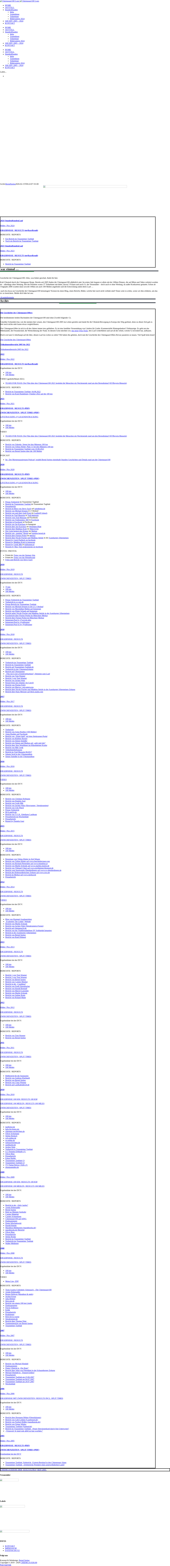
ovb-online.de (10, 1138)
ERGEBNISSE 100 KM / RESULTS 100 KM (18, 1099)
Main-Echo (34, 529)
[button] (11, 221)
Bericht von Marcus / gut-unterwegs (19, 687)
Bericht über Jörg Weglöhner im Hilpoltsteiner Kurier (26, 745)
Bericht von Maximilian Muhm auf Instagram (23, 609)
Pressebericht (10, 506)
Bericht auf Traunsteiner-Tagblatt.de (19, 667)
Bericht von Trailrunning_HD (17, 520)
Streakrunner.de (11, 1319)
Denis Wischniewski (13, 1223)
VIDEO (3, 780)
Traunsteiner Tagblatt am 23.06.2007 (19, 1377)
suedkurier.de (10, 1145)
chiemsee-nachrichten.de (15, 1131)
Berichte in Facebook (13, 522)
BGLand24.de (11, 812)
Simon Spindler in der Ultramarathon (19, 756)
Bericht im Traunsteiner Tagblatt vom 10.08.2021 (24, 449)
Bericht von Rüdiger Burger (16, 739)
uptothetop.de (39, 509)
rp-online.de (10, 1140)
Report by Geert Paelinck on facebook (20, 540)
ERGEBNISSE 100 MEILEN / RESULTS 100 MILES (22, 1103)
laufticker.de (10, 1127)
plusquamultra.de (12, 1167)
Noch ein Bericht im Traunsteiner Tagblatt (21, 241)
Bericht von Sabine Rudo (15, 995)
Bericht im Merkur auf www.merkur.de (20, 875)
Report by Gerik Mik (13, 544)
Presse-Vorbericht (12, 502)
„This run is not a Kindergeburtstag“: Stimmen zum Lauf (27, 674)
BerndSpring (10, 184)
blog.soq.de (9, 1301)
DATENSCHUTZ (12, 1550)
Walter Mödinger (12, 1243)
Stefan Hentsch (11, 1136)
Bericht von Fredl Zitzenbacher (17, 986)
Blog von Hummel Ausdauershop (18, 919)
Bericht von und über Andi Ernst (18, 513)
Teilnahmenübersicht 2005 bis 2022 (14, 349)
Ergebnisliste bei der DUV (10, 1454)
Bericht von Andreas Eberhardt (17, 1078)
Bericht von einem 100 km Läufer (18, 1303)
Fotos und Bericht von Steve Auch (18, 560)
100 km (8, 372)
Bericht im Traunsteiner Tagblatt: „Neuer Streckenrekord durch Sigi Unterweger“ (37, 1429)
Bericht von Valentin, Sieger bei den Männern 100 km (26, 444)
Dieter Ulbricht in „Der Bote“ (17, 1368)
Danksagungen (11, 1221)
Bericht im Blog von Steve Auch (18, 509)
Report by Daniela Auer (14, 821)
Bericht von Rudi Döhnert (15, 937)
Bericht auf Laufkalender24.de (17, 1085)
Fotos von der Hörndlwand (24, 557)
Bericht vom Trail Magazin (16, 518)
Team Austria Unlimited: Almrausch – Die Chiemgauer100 (28, 1290)
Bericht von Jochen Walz (15, 680)
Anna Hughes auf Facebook (16, 734)
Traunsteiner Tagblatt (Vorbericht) (18, 1426)
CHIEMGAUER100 (29, 1563)
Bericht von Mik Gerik (14, 747)
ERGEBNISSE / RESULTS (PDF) (15, 408)
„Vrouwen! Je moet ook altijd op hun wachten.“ (24, 1431)
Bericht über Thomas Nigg (15, 1321)
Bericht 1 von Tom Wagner (16, 975)
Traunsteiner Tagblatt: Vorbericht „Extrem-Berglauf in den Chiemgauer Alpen (35, 1462)
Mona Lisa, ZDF (12, 1281)
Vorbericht (9, 730)
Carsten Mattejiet (12, 1214)
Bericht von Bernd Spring (15, 935)
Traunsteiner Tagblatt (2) (15, 1163)
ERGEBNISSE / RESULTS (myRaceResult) (19, 230)
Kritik (7, 1310)
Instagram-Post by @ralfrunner (17, 622)
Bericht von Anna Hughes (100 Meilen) (21, 732)
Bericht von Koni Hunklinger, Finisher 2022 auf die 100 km (29, 394)
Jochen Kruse (10, 1296)
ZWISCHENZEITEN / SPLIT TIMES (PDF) (19, 413)
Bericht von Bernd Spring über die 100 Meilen (23, 451)
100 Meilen (9, 375)
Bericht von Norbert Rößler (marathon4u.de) (22, 1422)
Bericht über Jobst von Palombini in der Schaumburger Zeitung (30, 1370)
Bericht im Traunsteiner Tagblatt (18, 264)
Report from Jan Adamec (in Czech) (19, 683)
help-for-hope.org (12, 1129)
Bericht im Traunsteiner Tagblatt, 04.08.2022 (23, 392)
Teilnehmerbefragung (13, 750)
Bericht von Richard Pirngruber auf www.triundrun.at (26, 864)
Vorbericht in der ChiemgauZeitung (19, 669)
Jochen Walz (10, 1147)
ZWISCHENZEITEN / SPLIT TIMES (15, 578)
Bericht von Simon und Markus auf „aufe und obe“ (25, 743)
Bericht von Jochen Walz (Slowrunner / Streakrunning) (27, 805)
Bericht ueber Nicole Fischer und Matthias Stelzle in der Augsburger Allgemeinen (37, 613)
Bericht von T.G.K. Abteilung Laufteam (21, 814)
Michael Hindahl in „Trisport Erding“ (20, 1373)
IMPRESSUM (11, 1548)
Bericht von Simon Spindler (16, 741)
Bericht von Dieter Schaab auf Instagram (21, 611)
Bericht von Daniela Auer (15, 801)
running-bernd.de (38, 533)
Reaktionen (9, 1314)
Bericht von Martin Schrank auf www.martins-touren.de (27, 866)
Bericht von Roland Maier (15, 997)
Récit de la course (12, 1317)
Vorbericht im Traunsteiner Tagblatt (19, 662)
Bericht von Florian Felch (15, 685)
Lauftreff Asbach (40, 513)
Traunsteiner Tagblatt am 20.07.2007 (19, 1382)
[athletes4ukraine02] (85, 187)
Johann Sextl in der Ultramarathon (18, 754)
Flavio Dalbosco (11, 1308)
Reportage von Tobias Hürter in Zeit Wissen (22, 859)
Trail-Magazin (33, 515)
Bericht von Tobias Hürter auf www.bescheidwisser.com (27, 861)
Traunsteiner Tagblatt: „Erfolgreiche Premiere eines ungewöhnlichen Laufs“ (35, 1465)
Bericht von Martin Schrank (16, 924)
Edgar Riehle (10, 1158)
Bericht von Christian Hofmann (17, 799)
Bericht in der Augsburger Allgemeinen (20, 933)
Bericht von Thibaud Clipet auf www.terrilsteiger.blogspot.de (29, 868)
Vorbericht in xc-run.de (14, 602)
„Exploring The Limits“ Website (18, 921)
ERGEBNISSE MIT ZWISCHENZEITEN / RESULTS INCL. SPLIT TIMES (31, 1398)
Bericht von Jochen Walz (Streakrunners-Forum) (24, 926)
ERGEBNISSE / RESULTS (11, 574)
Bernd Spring (10, 1210)
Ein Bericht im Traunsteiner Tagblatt (19, 239)
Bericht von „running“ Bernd (16, 533)
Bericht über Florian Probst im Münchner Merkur (24, 618)
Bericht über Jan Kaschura (15, 527)
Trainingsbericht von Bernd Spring (19, 1323)
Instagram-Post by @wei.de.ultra (18, 620)
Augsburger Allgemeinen (59, 538)
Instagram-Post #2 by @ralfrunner (18, 624)
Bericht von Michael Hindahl (16, 1364)
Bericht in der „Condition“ (15, 984)
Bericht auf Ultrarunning (15, 671)
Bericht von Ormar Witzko (15, 1424)
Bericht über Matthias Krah (16, 529)
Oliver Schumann (12, 1134)
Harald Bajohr (11, 1225)
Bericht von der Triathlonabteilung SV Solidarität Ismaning (28, 930)
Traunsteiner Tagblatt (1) (15, 1160)
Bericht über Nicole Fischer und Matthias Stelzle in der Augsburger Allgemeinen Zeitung (40, 689)
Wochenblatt (10, 1384)
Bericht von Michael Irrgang (16, 511)
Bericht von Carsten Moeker (16, 982)
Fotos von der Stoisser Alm (24, 555)
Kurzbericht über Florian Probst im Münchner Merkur (26, 616)
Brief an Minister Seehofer (15, 1212)
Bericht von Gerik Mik (14, 803)
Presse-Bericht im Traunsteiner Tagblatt (20, 604)
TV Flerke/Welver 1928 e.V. (16, 1165)
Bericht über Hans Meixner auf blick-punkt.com (24, 692)
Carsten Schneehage (13, 1216)
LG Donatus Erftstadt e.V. (15, 1152)
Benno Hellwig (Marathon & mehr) (19, 1294)
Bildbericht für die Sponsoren (16, 1076)
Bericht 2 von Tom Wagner (16, 678)
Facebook (35, 520)
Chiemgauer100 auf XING (16, 1219)
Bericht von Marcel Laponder (17, 991)
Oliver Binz (10, 1154)
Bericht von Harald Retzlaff (16, 989)
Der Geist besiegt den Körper (16, 531)
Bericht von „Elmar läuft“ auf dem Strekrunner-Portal (26, 736)
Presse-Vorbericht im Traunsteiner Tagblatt (22, 600)
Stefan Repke (10, 1237)
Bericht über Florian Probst (16, 536)
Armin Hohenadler (12, 1207)
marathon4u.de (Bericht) (15, 1230)
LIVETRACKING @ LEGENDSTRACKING (19, 417)
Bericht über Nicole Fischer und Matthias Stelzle (24, 538)
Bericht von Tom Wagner (15, 676)
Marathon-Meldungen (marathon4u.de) (20, 1228)
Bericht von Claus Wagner (15, 1082)
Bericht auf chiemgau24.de (16, 928)
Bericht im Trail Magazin (15, 515)
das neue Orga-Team (79, 331)
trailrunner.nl (29, 544)
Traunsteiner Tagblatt (13, 1326)
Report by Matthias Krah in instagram (20, 542)
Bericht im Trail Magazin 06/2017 (18, 752)
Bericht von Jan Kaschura (15, 524)
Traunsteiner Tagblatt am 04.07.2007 (19, 1379)
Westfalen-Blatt (35, 527)
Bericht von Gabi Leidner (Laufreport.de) (21, 1420)
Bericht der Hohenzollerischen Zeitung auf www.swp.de (27, 872)
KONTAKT (10, 1546)
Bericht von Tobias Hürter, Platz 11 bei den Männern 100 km (29, 447)
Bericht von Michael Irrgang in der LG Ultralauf (24, 607)
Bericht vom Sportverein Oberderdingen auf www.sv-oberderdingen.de (33, 870)
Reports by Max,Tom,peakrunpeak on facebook (24, 547)
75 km (7, 587)
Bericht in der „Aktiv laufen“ (16, 1205)
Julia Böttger (10, 1299)
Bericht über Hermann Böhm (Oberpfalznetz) (23, 1417)
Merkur (34, 531)
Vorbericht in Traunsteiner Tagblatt (19, 1149)
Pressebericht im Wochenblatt (16, 817)
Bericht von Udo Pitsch (14, 808)
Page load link (5, 1565)
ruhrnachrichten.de (12, 1143)
